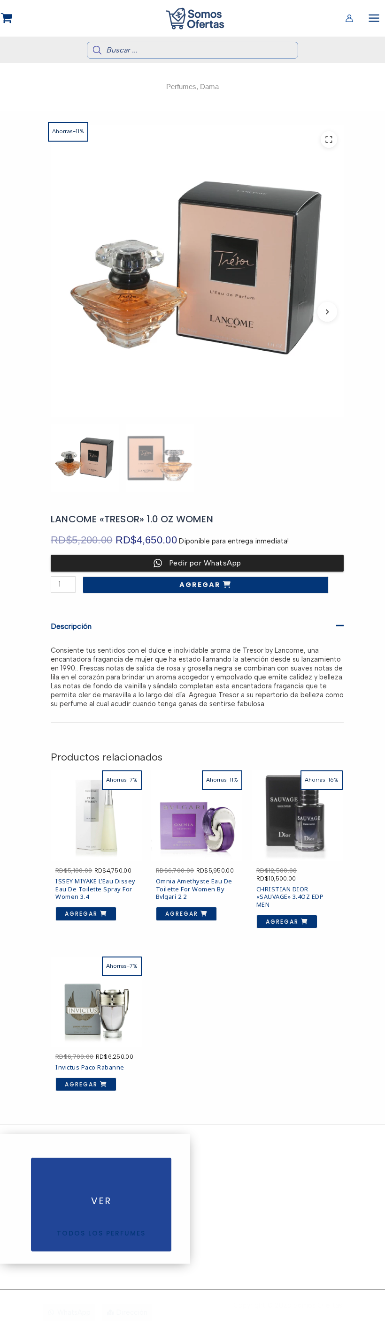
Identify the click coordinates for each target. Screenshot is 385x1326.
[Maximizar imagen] (329, 139)
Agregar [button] (82, 914)
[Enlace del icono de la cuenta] (349, 18)
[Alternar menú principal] (374, 18)
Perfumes (181, 86)
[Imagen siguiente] (327, 312)
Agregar (201, 584)
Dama (209, 86)
